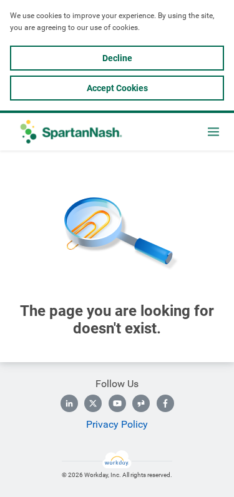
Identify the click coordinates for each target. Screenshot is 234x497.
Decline (117, 58)
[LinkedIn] (69, 403)
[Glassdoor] (141, 403)
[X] (93, 403)
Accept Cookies (117, 88)
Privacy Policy (117, 424)
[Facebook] (165, 403)
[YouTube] (117, 403)
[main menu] (213, 131)
